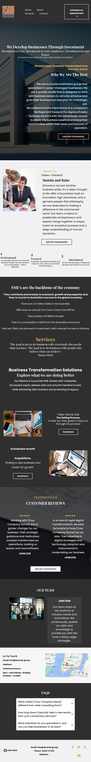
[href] (67, 665)
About (40, 9)
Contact (43, 13)
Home (28, 9)
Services (29, 13)
